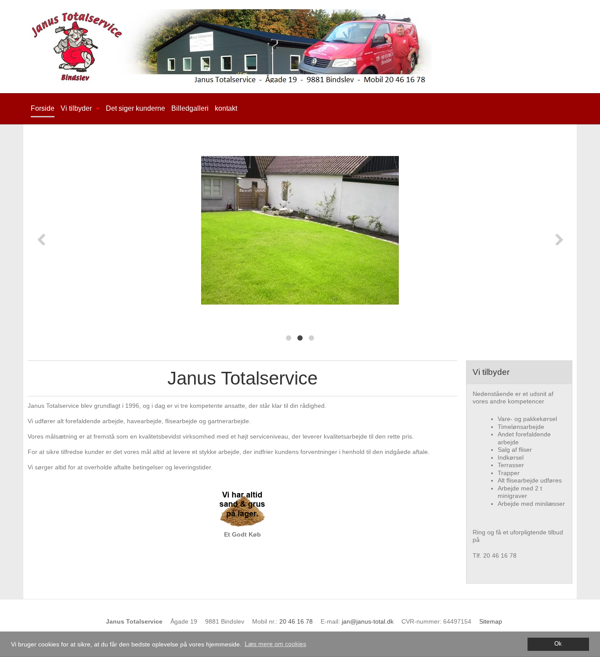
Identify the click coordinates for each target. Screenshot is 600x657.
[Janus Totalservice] (300, 46)
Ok (558, 644)
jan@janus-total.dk (368, 621)
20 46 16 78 (296, 621)
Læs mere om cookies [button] (275, 643)
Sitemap (490, 621)
